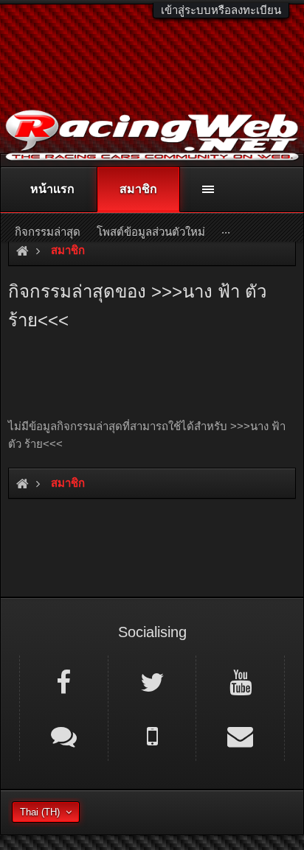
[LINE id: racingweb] (64, 735)
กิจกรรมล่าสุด (47, 231)
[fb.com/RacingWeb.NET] (64, 681)
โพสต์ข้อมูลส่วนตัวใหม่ (151, 231)
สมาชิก (138, 189)
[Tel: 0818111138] (152, 735)
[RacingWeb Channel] (240, 681)
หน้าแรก (52, 189)
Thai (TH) (40, 812)
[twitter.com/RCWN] (152, 681)
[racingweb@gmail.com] (240, 735)
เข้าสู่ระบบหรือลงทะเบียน (221, 10)
